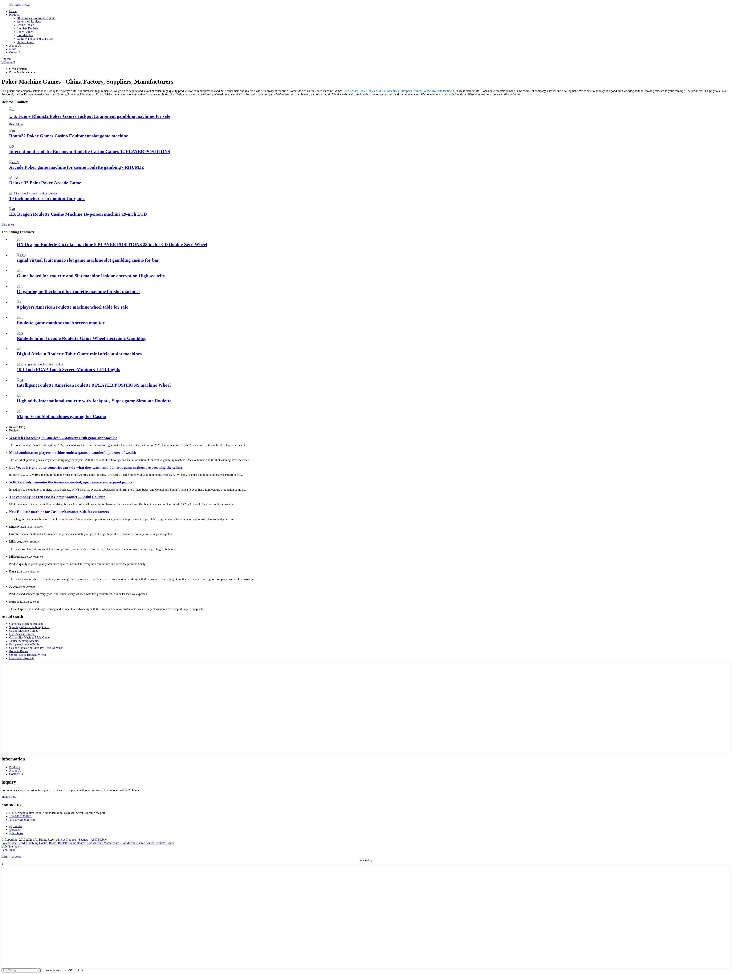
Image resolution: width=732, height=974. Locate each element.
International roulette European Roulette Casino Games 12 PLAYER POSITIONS (89, 151)
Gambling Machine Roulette (26, 623)
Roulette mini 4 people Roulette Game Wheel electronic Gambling (82, 338)
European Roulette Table (24, 644)
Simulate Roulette (27, 28)
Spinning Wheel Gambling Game (29, 627)
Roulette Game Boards (71, 843)
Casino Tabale (25, 25)
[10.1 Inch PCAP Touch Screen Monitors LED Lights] (40, 364)
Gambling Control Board (41, 843)
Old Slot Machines (387, 91)
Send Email (8, 849)
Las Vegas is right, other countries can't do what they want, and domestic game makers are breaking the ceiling (95, 467)
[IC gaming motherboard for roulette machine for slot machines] (20, 286)
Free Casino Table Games (359, 91)
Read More (16, 124)
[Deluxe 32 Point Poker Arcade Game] (13, 177)
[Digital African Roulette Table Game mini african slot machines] (20, 348)
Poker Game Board (13, 843)
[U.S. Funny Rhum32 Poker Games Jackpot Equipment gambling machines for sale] (11, 109)
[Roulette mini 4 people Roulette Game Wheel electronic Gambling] (20, 333)
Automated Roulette (29, 21)
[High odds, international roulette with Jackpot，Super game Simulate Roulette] (20, 395)
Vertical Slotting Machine (24, 641)
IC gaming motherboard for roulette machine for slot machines (78, 291)
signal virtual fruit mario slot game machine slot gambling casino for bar (88, 260)
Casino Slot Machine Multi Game (29, 637)
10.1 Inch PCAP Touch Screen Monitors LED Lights (68, 369)
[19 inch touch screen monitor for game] (33, 193)
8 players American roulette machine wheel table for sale (72, 307)
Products (14, 14)
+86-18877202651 (20, 816)
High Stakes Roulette (22, 634)
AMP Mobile (99, 839)
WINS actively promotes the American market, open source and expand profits (70, 482)
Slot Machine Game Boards (137, 843)
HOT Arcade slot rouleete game (36, 18)
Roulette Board (165, 843)
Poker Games (25, 31)
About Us (15, 45)
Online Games (25, 42)
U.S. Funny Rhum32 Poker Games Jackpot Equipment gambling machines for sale (89, 116)
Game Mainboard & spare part (35, 38)
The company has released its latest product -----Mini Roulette (57, 497)
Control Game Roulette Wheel (27, 654)
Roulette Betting (442, 91)
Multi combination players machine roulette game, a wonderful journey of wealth (72, 453)
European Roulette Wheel (415, 91)
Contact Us (16, 52)
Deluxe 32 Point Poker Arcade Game (45, 182)
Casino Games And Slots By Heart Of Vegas (36, 647)
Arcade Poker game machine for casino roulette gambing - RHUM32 (76, 167)
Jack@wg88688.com (22, 819)
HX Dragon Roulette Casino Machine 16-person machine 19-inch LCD (78, 214)
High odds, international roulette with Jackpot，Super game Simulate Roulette (94, 400)
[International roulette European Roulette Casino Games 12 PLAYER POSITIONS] (11, 146)
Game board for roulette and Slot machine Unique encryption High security (91, 275)
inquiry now (9, 796)
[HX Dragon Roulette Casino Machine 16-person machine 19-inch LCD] (12, 209)
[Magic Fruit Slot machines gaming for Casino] (20, 411)
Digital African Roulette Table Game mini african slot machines (79, 353)
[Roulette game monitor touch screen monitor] (20, 317)
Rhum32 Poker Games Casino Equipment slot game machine (68, 135)
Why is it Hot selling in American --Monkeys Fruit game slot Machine (63, 438)
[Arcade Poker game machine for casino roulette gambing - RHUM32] (14, 162)
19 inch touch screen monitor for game (47, 198)
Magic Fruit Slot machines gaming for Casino (61, 416)
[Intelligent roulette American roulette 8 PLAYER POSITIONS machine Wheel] (20, 380)
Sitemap (83, 839)
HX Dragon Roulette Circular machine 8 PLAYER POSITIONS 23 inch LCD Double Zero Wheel (112, 244)
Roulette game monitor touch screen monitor (61, 322)
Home (13, 11)
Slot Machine (25, 35)
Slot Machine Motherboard (103, 843)
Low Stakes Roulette (21, 658)
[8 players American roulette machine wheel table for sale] (19, 302)
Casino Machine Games (23, 630)
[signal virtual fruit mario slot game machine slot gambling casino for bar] (21, 255)
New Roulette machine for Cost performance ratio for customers (59, 512)
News (12, 49)
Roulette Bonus (18, 651)
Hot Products (68, 839)
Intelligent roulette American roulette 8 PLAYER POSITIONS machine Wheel (94, 385)
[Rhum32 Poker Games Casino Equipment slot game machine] (12, 130)
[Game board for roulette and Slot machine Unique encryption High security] (20, 270)
